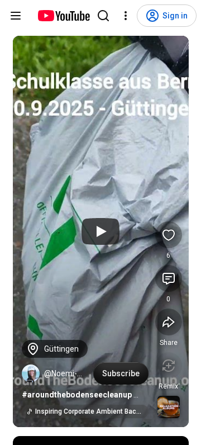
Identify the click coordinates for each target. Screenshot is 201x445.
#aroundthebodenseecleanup (77, 394)
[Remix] (168, 365)
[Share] (168, 322)
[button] (31, 373)
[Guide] (15, 15)
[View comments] (168, 278)
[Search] (103, 15)
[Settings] (125, 15)
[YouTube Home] (63, 15)
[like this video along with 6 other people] (168, 234)
